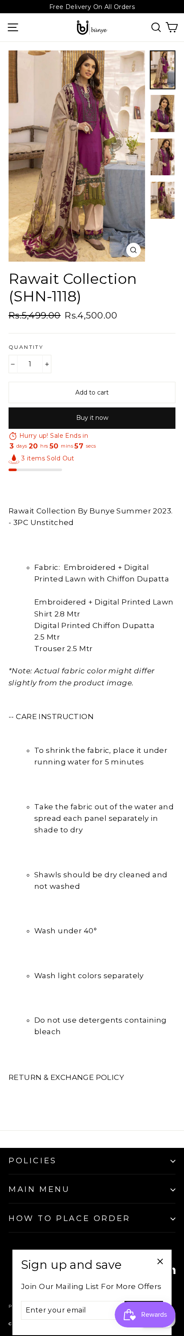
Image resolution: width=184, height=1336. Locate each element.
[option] (77, 156)
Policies (33, 1160)
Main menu (39, 1189)
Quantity (26, 347)
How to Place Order (70, 1218)
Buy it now (92, 418)
